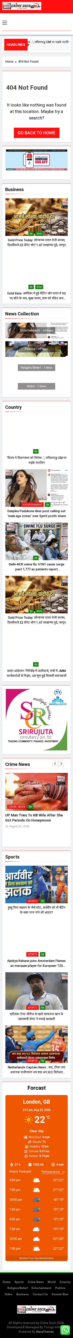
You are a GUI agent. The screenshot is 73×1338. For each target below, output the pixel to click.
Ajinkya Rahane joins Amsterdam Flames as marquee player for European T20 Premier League (36, 965)
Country (65, 1282)
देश (31, 233)
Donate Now (60, 1294)
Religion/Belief (17, 1288)
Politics (60, 1288)
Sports (32, 901)
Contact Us (40, 1294)
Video (8, 1294)
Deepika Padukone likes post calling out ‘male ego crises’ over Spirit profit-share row (36, 516)
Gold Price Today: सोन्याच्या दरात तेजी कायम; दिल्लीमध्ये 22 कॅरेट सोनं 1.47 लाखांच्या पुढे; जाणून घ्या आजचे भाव (36, 245)
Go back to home (36, 132)
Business (22, 1294)
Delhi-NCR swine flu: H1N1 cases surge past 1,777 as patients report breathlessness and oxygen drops (36, 569)
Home (7, 1282)
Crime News (17, 806)
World (52, 1282)
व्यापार (39, 233)
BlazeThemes (45, 1331)
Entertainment (32, 504)
